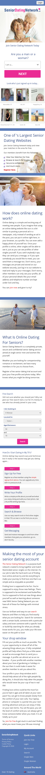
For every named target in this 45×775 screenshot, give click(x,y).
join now (13, 287)
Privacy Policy (6, 742)
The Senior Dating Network (14, 564)
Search (22, 441)
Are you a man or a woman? (23, 56)
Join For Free (29, 740)
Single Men (28, 757)
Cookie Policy (6, 744)
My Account (29, 748)
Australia (31, 772)
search (34, 611)
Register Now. (10, 170)
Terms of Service (8, 739)
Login (40, 3)
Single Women (30, 761)
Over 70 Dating (8, 772)
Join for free (11, 721)
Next (22, 74)
